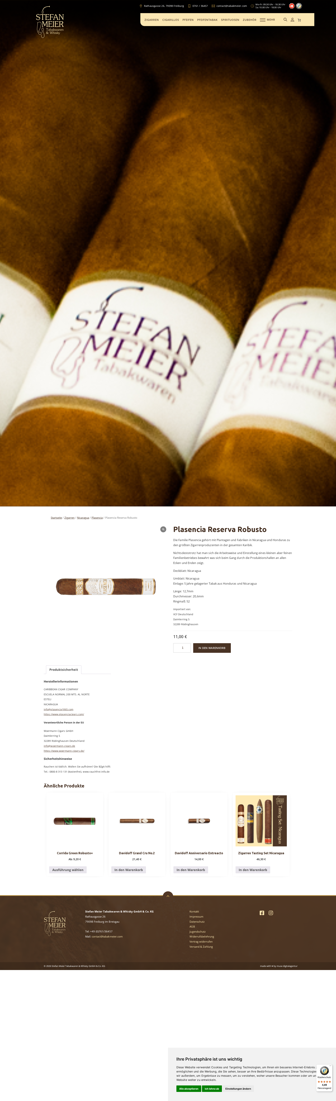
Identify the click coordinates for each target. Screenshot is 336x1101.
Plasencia (97, 517)
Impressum (196, 916)
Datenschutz (197, 921)
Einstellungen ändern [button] (238, 1088)
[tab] (63, 669)
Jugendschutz (198, 931)
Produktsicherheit (63, 669)
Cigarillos (170, 20)
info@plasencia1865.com (58, 709)
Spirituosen (230, 20)
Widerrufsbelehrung (202, 936)
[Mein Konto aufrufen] (292, 19)
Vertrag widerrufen (201, 941)
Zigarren (152, 20)
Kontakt (194, 911)
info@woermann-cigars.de (59, 746)
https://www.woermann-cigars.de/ (64, 750)
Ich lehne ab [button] (212, 1088)
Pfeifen (188, 20)
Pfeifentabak (207, 20)
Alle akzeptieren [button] (188, 1088)
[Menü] (330, 1066)
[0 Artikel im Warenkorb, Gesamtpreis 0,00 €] (299, 20)
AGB (192, 926)
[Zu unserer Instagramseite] (271, 912)
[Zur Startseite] (50, 37)
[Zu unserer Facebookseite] (262, 912)
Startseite (56, 517)
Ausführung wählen (67, 870)
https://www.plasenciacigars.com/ (64, 714)
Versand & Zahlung (201, 946)
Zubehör (250, 20)
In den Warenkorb (212, 648)
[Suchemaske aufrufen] (285, 19)
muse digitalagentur (287, 966)
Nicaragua (83, 517)
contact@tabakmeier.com (107, 936)
